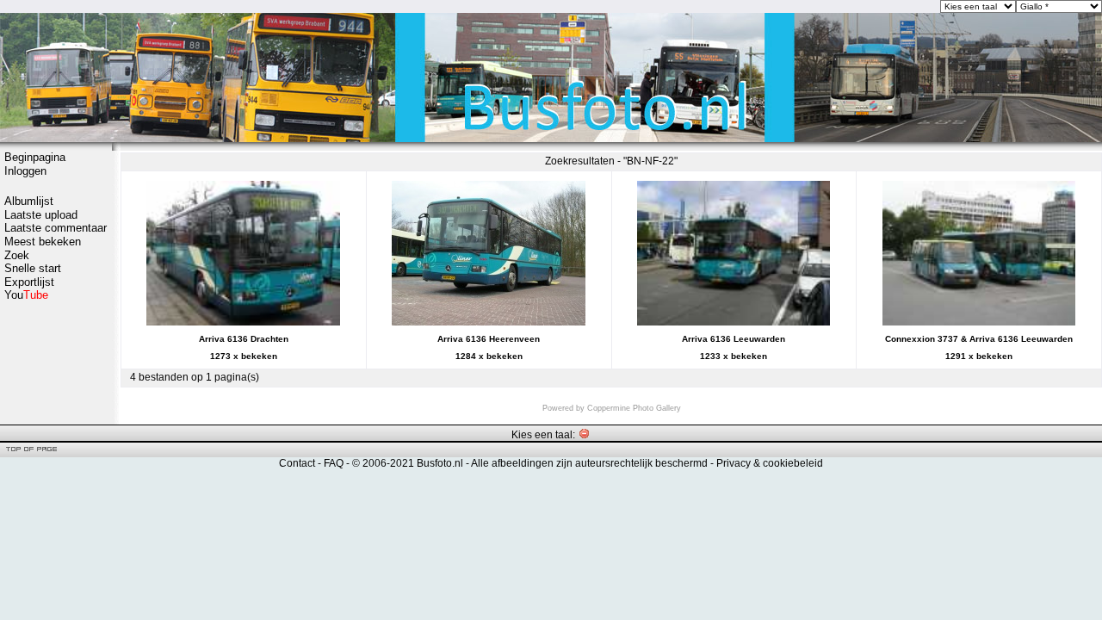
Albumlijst (28, 201)
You (26, 294)
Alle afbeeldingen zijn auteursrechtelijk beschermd (589, 463)
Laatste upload (40, 214)
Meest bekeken (42, 241)
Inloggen (25, 170)
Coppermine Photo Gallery (634, 408)
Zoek (16, 255)
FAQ (334, 463)
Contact (297, 463)
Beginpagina (34, 157)
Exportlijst (29, 282)
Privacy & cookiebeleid (769, 463)
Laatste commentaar (55, 227)
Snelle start (32, 268)
